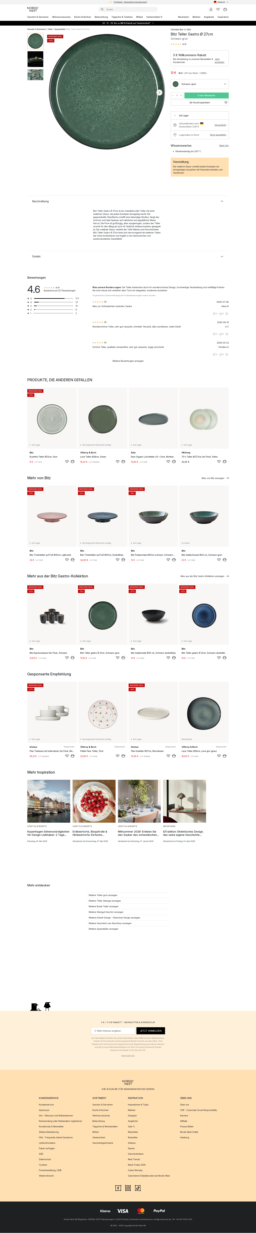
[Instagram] (128, 1188)
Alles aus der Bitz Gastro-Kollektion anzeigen (202, 576)
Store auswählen (218, 134)
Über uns (184, 1105)
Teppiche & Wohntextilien (105, 1126)
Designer (132, 1115)
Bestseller (133, 1137)
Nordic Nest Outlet (189, 1132)
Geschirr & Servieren (38, 17)
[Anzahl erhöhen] (181, 95)
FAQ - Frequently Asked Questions (56, 1137)
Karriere (184, 1115)
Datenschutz (45, 1159)
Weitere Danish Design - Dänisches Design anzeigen (114, 917)
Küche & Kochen (82, 17)
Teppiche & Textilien (122, 17)
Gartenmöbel (98, 1137)
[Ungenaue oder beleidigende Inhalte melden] (227, 313)
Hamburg (184, 1137)
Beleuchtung (101, 17)
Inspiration (223, 17)
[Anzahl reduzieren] (173, 95)
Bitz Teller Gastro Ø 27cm (78, 29)
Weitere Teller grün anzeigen (103, 895)
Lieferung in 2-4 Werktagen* (130, 2)
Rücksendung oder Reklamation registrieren (60, 1121)
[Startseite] (33, 9)
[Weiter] (159, 92)
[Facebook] (118, 1188)
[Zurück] (54, 92)
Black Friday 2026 (137, 1165)
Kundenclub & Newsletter (51, 1126)
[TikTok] (138, 1188)
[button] (178, 44)
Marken (196, 17)
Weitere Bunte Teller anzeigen (104, 906)
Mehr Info (224, 145)
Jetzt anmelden (219, 60)
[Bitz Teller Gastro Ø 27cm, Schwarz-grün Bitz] (106, 92)
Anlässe (132, 1143)
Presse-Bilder (186, 1126)
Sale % (131, 1126)
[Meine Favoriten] (218, 9)
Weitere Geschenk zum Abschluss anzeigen (110, 923)
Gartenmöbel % (154, 17)
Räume (131, 1148)
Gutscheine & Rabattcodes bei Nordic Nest (149, 1176)
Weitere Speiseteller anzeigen (103, 929)
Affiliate (183, 1121)
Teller (50, 29)
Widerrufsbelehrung (49, 1132)
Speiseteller (60, 29)
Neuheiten (183, 17)
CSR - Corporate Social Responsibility (198, 1110)
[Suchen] (102, 9)
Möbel (139, 17)
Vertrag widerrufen (128, 1055)
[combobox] (221, 2)
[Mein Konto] (211, 9)
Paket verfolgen (47, 1148)
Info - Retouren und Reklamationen (56, 1115)
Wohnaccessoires (61, 17)
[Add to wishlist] (67, 461)
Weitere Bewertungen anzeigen (128, 361)
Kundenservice (46, 1105)
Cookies (43, 1165)
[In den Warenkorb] (72, 461)
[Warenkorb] (225, 9)
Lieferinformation (47, 1143)
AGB (41, 1154)
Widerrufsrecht (46, 1176)
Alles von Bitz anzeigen (212, 478)
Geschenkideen (136, 1154)
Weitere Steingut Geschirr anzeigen (106, 912)
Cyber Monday (135, 1170)
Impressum (44, 1110)
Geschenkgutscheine (102, 1143)
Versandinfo (220, 125)
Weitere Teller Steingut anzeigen (105, 901)
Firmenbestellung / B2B (50, 1170)
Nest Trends (134, 1159)
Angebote (209, 17)
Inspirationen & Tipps (138, 1105)
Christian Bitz (177, 29)
